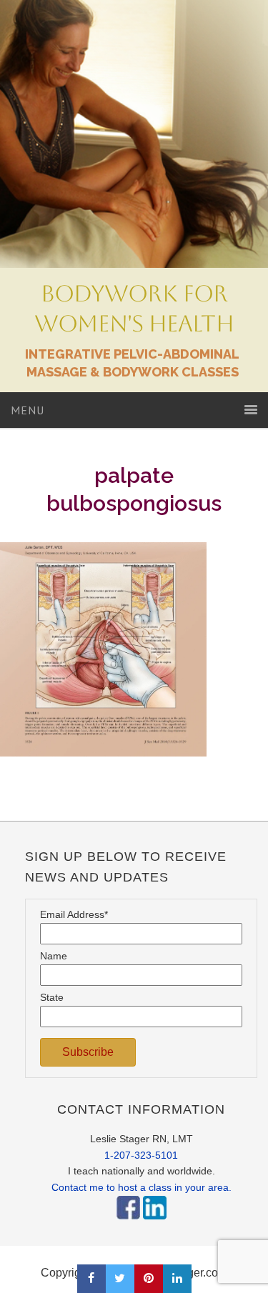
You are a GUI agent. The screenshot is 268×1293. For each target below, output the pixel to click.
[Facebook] (128, 1223)
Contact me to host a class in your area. (141, 1187)
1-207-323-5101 (141, 1155)
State (52, 997)
